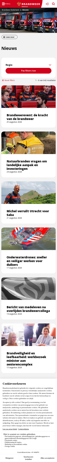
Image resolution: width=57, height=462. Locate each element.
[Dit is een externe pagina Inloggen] (47, 4)
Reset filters (10, 80)
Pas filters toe (28, 70)
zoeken (52, 4)
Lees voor (10, 37)
